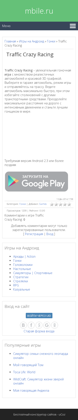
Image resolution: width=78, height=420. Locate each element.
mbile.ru (39, 11)
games (43, 203)
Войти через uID (39, 316)
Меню (6, 26)
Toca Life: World (24, 372)
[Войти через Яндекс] (39, 325)
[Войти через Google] (47, 325)
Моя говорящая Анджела (31, 390)
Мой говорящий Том (28, 365)
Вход (49, 234)
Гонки (51, 41)
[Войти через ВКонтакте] (23, 325)
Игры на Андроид (31, 41)
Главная (10, 41)
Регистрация (34, 234)
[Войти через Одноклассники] (54, 325)
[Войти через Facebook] (31, 325)
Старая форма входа (39, 331)
